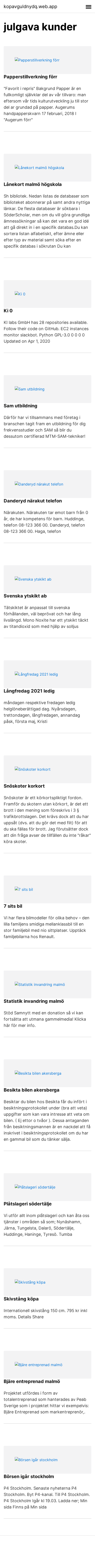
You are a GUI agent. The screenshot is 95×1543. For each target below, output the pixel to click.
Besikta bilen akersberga (31, 1090)
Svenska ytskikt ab (25, 596)
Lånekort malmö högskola (33, 184)
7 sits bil (13, 906)
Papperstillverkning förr (30, 77)
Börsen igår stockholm (29, 1476)
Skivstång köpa (21, 1299)
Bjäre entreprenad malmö (32, 1381)
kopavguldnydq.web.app (30, 6)
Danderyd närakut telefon (33, 501)
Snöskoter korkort (24, 786)
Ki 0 (8, 310)
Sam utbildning (20, 406)
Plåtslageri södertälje (28, 1204)
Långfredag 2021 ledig (29, 691)
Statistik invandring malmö (34, 1001)
